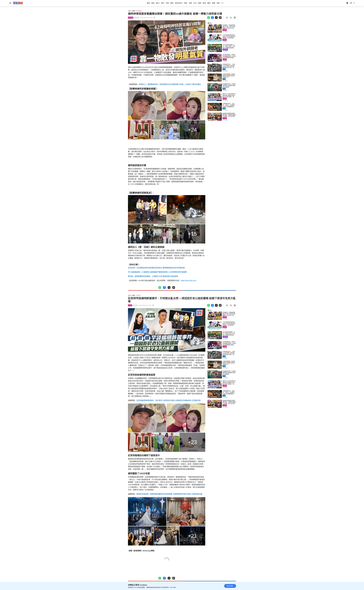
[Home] (18, 3)
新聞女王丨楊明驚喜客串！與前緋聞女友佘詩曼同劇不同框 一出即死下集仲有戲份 (170, 84)
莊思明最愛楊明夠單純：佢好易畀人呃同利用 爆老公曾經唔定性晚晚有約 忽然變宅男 (168, 400)
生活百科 (225, 49)
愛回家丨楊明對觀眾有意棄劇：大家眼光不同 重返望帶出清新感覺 (153, 276)
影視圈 (224, 29)
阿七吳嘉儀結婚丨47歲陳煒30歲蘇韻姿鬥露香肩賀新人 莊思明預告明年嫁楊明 (157, 272)
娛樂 (133, 11)
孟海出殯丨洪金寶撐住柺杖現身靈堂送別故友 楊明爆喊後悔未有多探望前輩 (156, 268)
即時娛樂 (139, 11)
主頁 (129, 11)
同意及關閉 (229, 586)
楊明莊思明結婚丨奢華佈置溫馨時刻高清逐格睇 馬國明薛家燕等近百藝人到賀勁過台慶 (169, 494)
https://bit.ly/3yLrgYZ (188, 281)
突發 (224, 69)
